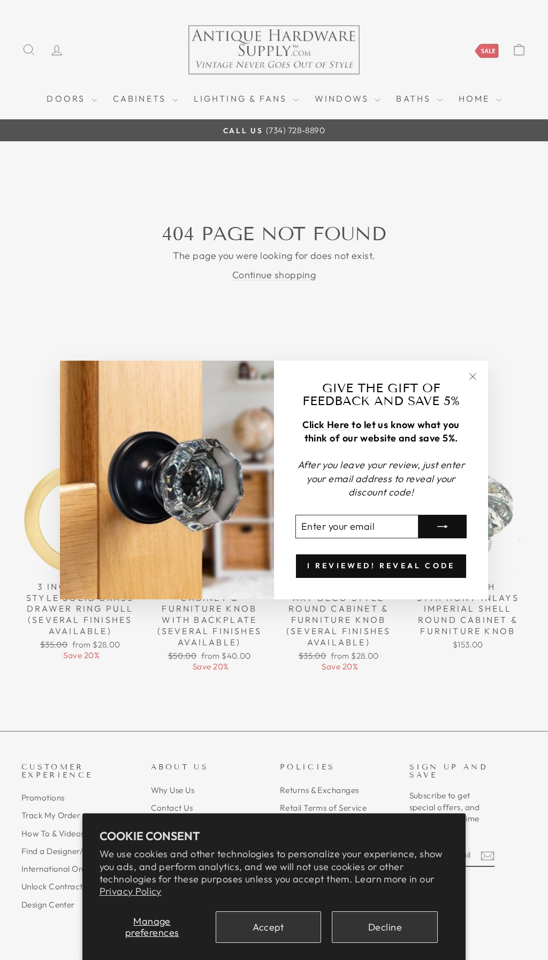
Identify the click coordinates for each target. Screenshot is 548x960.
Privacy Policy (131, 891)
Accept (268, 927)
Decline (385, 927)
